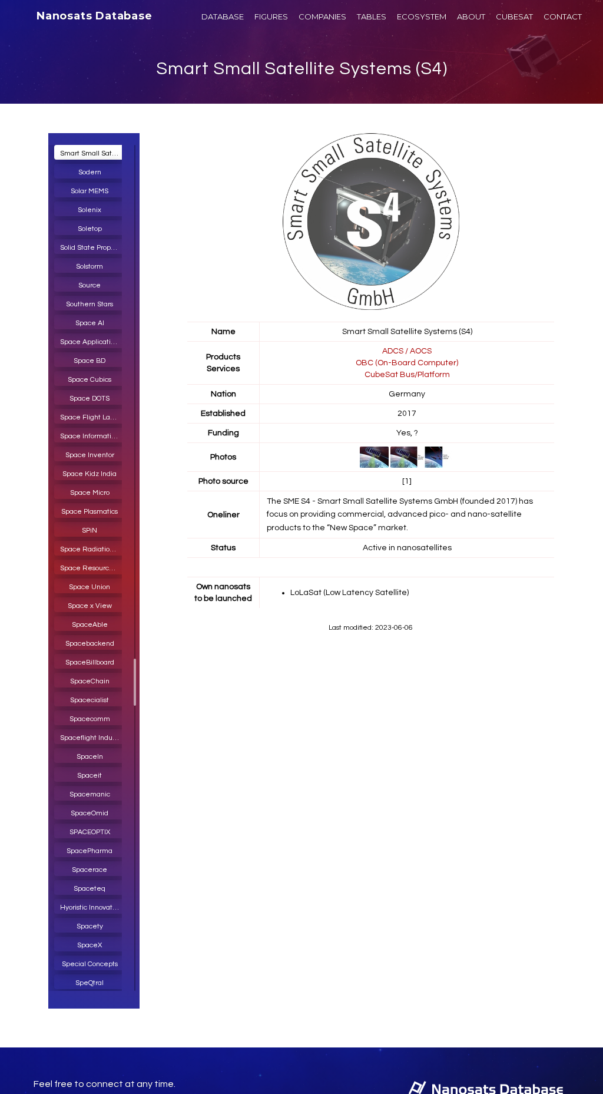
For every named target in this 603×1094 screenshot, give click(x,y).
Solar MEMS (89, 191)
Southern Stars (89, 304)
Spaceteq (89, 889)
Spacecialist (89, 700)
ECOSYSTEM (421, 16)
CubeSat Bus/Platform (407, 375)
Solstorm (89, 266)
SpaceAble (90, 625)
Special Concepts (90, 964)
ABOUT (471, 16)
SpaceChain (90, 681)
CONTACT (563, 16)
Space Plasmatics (89, 511)
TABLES (371, 16)
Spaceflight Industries (92, 738)
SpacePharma (89, 851)
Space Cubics (89, 380)
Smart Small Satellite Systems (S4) (302, 69)
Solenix (89, 210)
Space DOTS (89, 398)
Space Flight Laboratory (92, 417)
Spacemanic (89, 794)
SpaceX (89, 945)
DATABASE (222, 16)
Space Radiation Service (92, 549)
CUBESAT (514, 16)
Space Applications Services (92, 342)
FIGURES (271, 16)
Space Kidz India (89, 474)
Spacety (90, 926)
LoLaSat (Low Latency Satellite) (349, 593)
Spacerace (89, 870)
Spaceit (89, 775)
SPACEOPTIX (89, 832)
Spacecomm (89, 719)
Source (89, 285)
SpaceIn (90, 757)
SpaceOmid (89, 813)
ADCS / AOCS (407, 351)
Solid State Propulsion (92, 248)
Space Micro (90, 493)
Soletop (90, 229)
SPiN (89, 530)
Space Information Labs (92, 436)
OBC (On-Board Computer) (407, 363)
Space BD (89, 361)
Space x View (90, 606)
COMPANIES (322, 16)
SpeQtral (89, 983)
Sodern (89, 172)
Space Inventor (89, 455)
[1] (407, 481)
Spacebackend (89, 643)
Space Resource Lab (92, 568)
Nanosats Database (95, 15)
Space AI (89, 323)
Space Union (89, 587)
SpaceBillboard (89, 662)
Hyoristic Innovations (92, 907)
